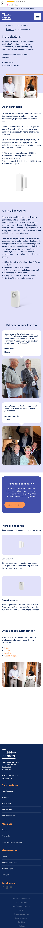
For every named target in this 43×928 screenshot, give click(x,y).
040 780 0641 (6, 767)
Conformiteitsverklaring (21, 906)
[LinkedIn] (7, 887)
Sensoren (10, 29)
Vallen (7, 650)
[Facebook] (3, 887)
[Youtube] (11, 887)
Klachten (22, 926)
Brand (6, 648)
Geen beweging (10, 655)
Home (8, 25)
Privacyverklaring (21, 902)
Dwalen (7, 653)
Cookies (21, 910)
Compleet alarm (14, 505)
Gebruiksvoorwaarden (21, 914)
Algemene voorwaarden (21, 898)
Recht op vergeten (21, 918)
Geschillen (21, 922)
